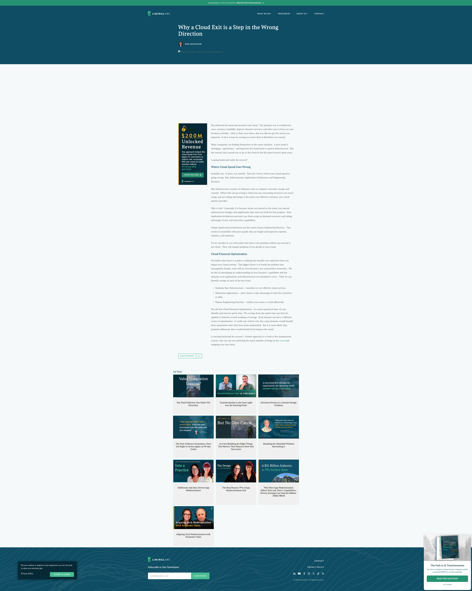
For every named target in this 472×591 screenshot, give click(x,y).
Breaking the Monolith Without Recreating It (278, 445)
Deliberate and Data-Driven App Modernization (193, 489)
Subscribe (200, 576)
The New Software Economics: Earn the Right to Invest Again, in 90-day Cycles (193, 446)
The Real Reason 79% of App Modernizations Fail (236, 489)
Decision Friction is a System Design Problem (279, 404)
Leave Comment (187, 356)
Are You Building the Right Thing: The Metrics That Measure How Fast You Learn (236, 446)
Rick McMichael (193, 44)
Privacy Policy (315, 567)
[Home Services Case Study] (192, 154)
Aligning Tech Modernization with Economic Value (193, 535)
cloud (282, 340)
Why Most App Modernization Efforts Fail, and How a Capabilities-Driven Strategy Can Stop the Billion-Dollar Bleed (278, 491)
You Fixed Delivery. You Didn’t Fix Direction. (193, 404)
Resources (284, 13)
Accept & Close (62, 574)
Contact (319, 13)
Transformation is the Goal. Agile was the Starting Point (236, 404)
